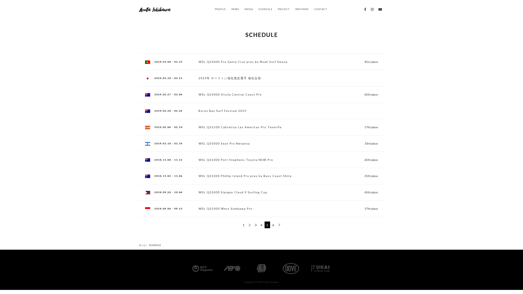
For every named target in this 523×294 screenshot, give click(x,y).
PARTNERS (302, 9)
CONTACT (320, 9)
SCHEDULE (265, 9)
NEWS (235, 9)
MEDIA (249, 9)
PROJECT (284, 9)
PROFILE (220, 9)
